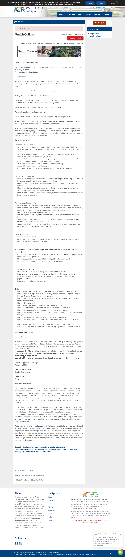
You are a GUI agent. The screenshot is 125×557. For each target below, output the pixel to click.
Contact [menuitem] (50, 514)
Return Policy (28, 554)
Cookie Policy (43, 4)
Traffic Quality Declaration (64, 4)
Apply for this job (75, 38)
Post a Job (99, 23)
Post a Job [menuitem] (51, 520)
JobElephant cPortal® (88, 513)
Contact (106, 15)
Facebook (16, 543)
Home (61, 15)
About (80, 15)
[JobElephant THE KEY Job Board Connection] (90, 492)
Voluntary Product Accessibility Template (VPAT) (58, 554)
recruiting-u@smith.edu (24, 70)
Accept (90, 3)
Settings (112, 3)
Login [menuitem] (50, 517)
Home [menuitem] (50, 497)
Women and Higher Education (36, 552)
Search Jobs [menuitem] (52, 500)
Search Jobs (71, 15)
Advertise (97, 15)
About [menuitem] (50, 504)
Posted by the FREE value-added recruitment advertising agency (29, 475)
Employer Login (95, 36)
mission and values (36, 426)
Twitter (20, 543)
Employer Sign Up (96, 34)
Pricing (88, 15)
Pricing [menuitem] (50, 507)
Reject (101, 3)
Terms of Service (91, 554)
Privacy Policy (79, 554)
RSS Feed (19, 554)
